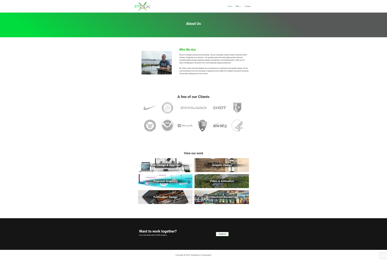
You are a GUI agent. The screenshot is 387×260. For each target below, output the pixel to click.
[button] (240, 6)
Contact (248, 6)
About (230, 6)
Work (237, 6)
